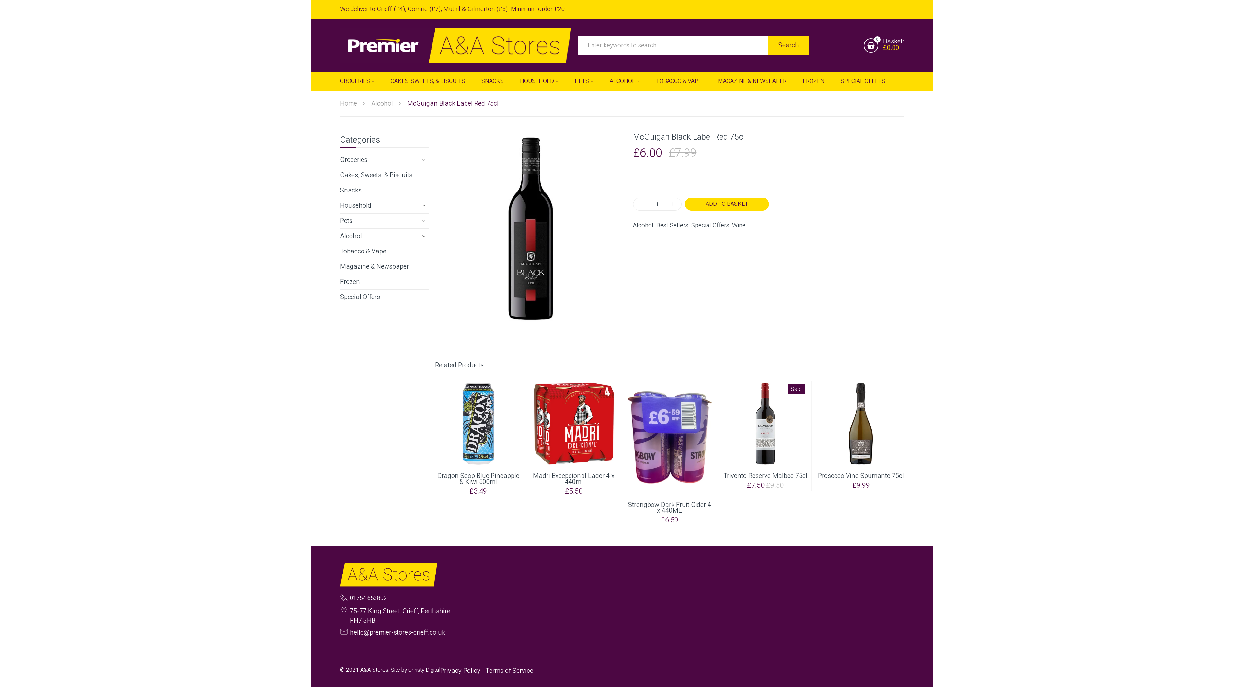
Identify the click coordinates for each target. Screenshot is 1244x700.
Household (355, 205)
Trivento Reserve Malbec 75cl (765, 476)
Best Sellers (672, 225)
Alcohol (351, 236)
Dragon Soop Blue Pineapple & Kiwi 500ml (478, 479)
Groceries (353, 160)
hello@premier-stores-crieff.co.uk (397, 632)
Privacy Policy (460, 670)
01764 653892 (368, 598)
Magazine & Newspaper (374, 266)
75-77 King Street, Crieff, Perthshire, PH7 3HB (401, 615)
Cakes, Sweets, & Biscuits (376, 175)
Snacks (351, 190)
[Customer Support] (455, 45)
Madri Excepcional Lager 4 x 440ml (574, 479)
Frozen (350, 281)
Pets (346, 221)
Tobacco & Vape (363, 251)
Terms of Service (509, 670)
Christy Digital (424, 670)
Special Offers (360, 297)
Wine (738, 225)
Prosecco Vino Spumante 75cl (861, 476)
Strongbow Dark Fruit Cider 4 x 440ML (669, 508)
